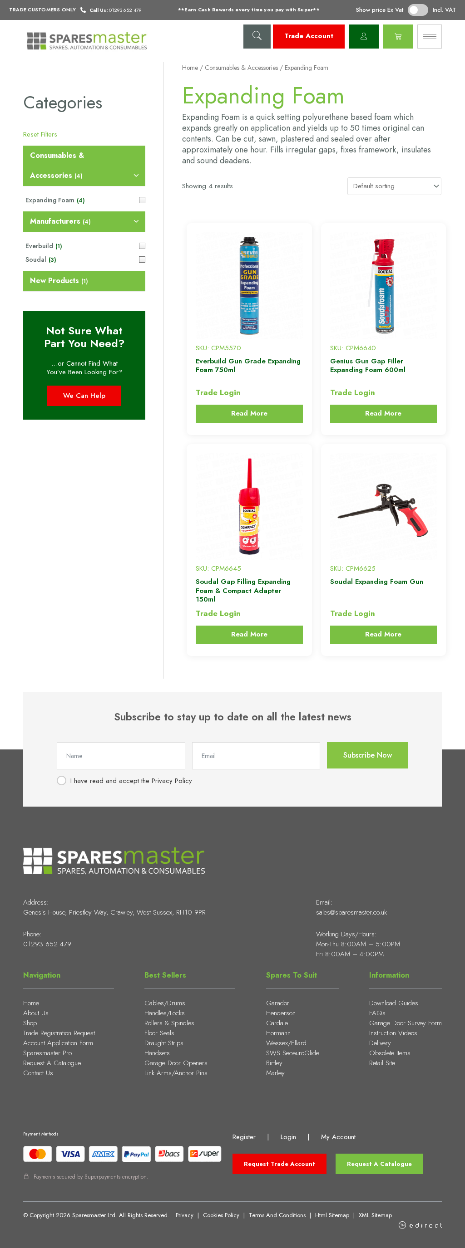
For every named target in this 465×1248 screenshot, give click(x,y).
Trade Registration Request (59, 1033)
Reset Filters (40, 134)
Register (244, 1137)
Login (288, 1137)
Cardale (277, 1023)
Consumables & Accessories (241, 67)
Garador (277, 1003)
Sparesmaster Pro (47, 1053)
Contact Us (38, 1073)
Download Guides (393, 1003)
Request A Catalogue (52, 1063)
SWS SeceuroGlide (292, 1053)
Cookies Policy (221, 1215)
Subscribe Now (367, 755)
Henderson (281, 1013)
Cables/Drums (164, 1003)
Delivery (380, 1043)
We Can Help (84, 396)
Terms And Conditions (277, 1215)
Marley (275, 1073)
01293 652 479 (47, 944)
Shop (30, 1023)
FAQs (377, 1013)
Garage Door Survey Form (405, 1023)
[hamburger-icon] (429, 36)
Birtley (274, 1063)
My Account (338, 1137)
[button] (257, 36)
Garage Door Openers (176, 1063)
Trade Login (218, 392)
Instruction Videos (393, 1033)
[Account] (364, 36)
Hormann (278, 1033)
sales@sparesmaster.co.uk (351, 912)
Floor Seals (159, 1033)
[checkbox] (84, 166)
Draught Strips (163, 1043)
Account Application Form (58, 1043)
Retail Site (382, 1063)
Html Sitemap (332, 1215)
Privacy (184, 1215)
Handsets (157, 1053)
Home (190, 67)
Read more (249, 413)
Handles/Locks (164, 1013)
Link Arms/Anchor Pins (176, 1073)
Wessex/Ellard (286, 1043)
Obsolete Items (390, 1053)
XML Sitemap (375, 1215)
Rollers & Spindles (169, 1023)
